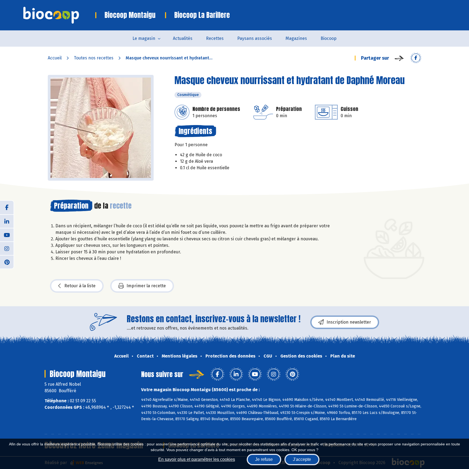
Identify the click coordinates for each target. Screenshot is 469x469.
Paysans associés (254, 38)
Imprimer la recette (146, 285)
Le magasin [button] (143, 38)
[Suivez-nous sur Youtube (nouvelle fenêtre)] (7, 234)
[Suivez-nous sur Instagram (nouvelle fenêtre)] (7, 248)
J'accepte (302, 459)
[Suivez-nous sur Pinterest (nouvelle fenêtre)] (7, 262)
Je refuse (264, 459)
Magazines (296, 38)
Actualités (182, 38)
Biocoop (329, 38)
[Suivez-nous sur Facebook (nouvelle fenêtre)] (7, 207)
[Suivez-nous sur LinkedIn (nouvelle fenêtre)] (7, 221)
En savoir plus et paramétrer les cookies (196, 459)
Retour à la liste (80, 285)
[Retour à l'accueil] (59, 15)
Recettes (215, 38)
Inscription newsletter (349, 322)
